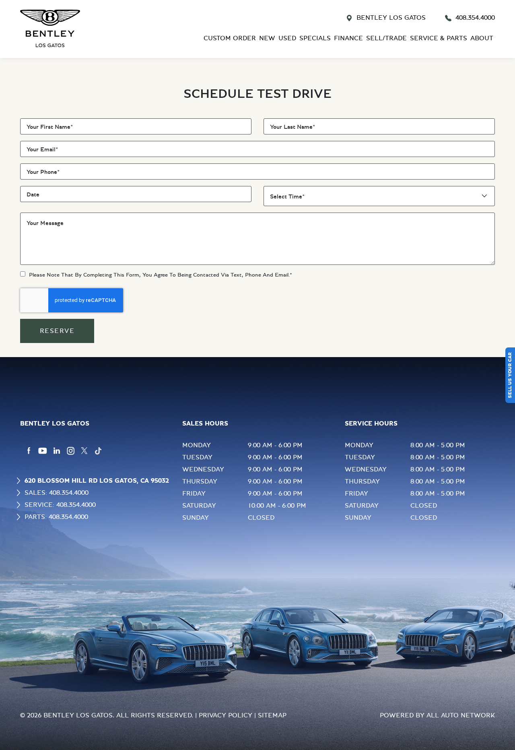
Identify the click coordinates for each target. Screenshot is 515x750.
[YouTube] (42, 451)
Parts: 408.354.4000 (56, 517)
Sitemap (272, 715)
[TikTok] (98, 451)
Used (287, 38)
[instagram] (71, 451)
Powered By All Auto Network (437, 715)
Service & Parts (438, 38)
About (481, 38)
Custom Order (230, 38)
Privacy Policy (225, 715)
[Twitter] (84, 451)
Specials (315, 38)
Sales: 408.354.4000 (57, 493)
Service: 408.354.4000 (60, 505)
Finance (348, 38)
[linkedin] (57, 451)
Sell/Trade (386, 38)
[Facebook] (29, 451)
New (267, 38)
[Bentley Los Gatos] (72, 28)
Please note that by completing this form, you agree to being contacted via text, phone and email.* (160, 275)
